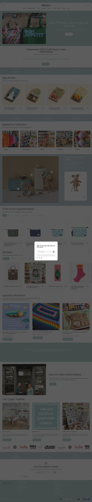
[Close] (56, 243)
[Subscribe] (54, 252)
